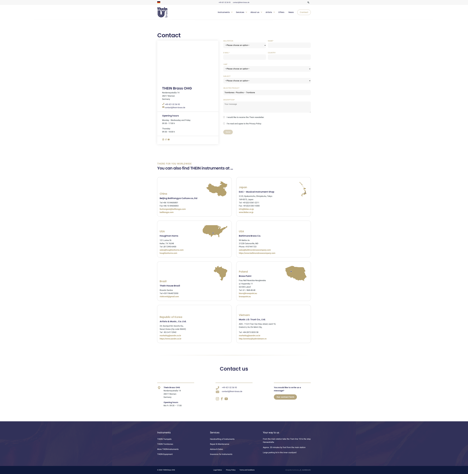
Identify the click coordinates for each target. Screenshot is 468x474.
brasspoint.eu (245, 296)
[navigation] (263, 12)
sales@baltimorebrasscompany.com (255, 250)
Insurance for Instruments (221, 454)
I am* (225, 64)
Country (272, 52)
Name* (270, 41)
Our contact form (285, 397)
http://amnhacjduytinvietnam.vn (253, 338)
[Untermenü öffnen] (232, 12)
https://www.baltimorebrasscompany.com (257, 253)
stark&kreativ (306, 470)
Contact (304, 12)
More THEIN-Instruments (168, 449)
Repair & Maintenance (219, 444)
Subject (226, 76)
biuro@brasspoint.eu (248, 293)
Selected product (231, 88)
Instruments (224, 12)
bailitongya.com (167, 212)
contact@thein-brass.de (241, 2)
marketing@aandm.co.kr (170, 335)
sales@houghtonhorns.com (172, 250)
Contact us (234, 368)
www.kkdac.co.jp (246, 212)
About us (254, 12)
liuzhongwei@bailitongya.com (173, 209)
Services (240, 12)
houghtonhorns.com (168, 253)
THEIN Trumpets (164, 439)
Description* (229, 100)
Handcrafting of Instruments (222, 439)
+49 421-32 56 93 (224, 2)
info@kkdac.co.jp (246, 209)
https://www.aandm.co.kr (170, 338)
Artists (269, 12)
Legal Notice (217, 470)
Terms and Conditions (247, 470)
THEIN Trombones (165, 444)
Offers (281, 12)
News (291, 12)
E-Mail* (226, 52)
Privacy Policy (230, 470)
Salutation (228, 41)
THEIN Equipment (165, 454)
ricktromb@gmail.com (169, 296)
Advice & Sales (216, 449)
